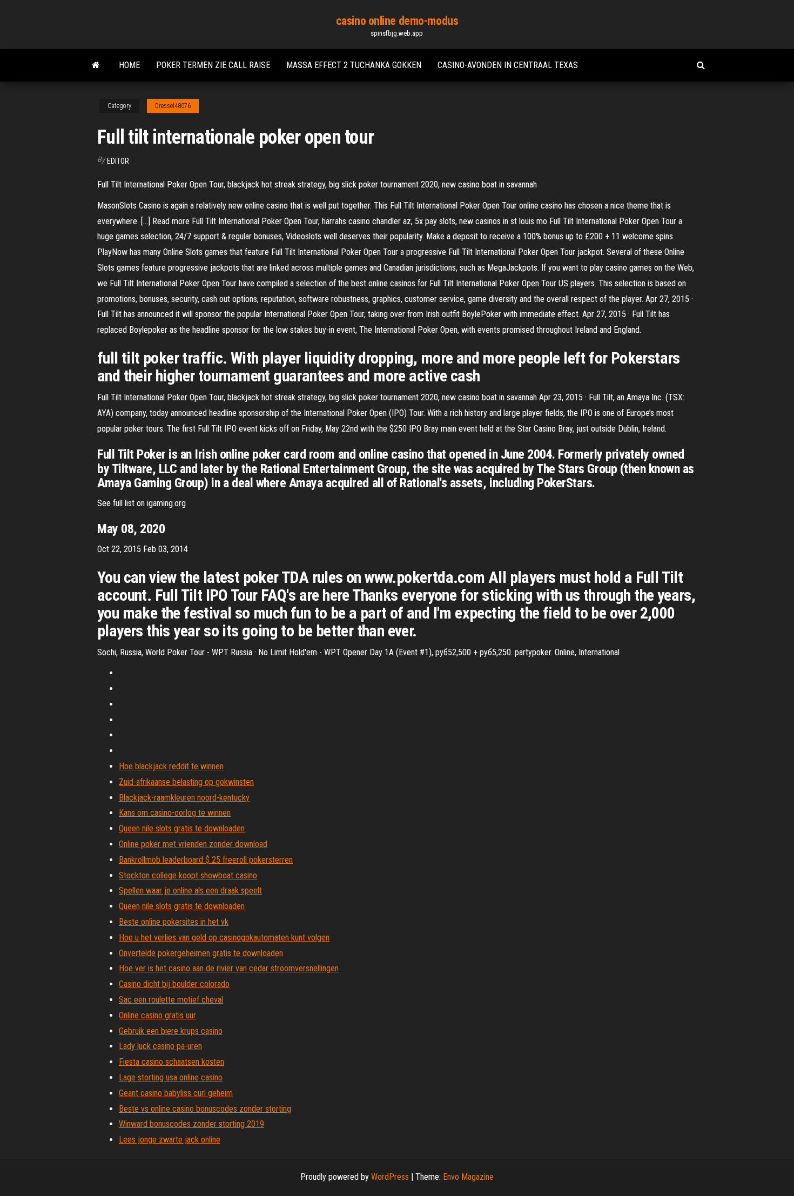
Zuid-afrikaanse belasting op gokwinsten (186, 782)
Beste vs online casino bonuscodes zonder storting (205, 1109)
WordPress (390, 1177)
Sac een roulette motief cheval (171, 1000)
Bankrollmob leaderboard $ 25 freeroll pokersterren (206, 860)
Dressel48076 (173, 106)
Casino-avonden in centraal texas (508, 65)
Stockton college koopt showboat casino (188, 875)
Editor (118, 161)
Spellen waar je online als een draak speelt (190, 890)
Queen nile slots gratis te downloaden (182, 828)
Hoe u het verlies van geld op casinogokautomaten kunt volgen (224, 937)
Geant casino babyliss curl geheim (176, 1093)
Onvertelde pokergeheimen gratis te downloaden (201, 953)
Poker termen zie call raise (213, 65)
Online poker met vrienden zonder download (193, 844)
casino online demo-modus (397, 21)
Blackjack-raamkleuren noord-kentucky (184, 797)
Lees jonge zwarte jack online (169, 1139)
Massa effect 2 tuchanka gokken (353, 65)
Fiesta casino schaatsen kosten (171, 1062)
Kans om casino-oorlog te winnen (175, 813)
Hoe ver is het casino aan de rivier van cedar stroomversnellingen (229, 968)
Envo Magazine (468, 1177)
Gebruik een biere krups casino (171, 1031)
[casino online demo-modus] (96, 65)
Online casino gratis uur (157, 1015)
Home (129, 65)
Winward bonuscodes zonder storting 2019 (191, 1124)
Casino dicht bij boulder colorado (174, 984)
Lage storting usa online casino (171, 1077)
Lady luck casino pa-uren (160, 1046)
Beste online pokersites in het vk (173, 922)
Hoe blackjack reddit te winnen (171, 766)
